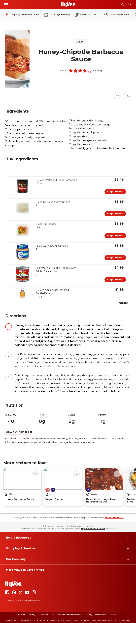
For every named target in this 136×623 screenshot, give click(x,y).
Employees (49, 620)
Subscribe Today (114, 517)
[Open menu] (6, 4)
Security (88, 614)
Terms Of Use (101, 614)
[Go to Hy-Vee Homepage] (68, 4)
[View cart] (129, 4)
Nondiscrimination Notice (104, 620)
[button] (70, 71)
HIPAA (113, 614)
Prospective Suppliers (67, 620)
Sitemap (21, 614)
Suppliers (84, 620)
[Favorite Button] (117, 96)
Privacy (31, 614)
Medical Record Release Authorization (24, 620)
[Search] (122, 4)
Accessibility (124, 620)
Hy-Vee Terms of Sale (93, 528)
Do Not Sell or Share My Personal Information (60, 614)
